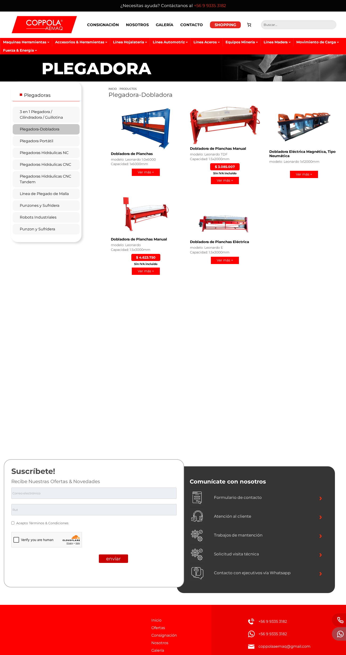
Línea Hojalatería (128, 42)
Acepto (22, 523)
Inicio (113, 88)
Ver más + (146, 172)
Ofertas (158, 628)
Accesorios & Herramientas (79, 42)
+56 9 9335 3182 (210, 5)
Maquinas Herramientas (24, 42)
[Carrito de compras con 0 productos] (249, 24)
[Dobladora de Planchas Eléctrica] (225, 216)
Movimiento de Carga (316, 42)
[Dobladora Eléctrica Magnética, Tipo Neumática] (304, 126)
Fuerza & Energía (18, 50)
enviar (113, 558)
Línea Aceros (205, 42)
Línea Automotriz (169, 42)
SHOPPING (225, 25)
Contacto (191, 25)
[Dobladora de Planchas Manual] (225, 125)
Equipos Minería (240, 42)
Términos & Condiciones (48, 523)
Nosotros (137, 25)
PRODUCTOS (128, 88)
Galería (164, 25)
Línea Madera (276, 42)
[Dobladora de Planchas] (146, 128)
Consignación (103, 25)
